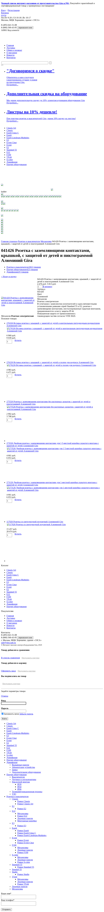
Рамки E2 (21, 808)
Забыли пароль (26, 714)
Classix (9, 130)
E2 (7, 147)
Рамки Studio (23, 874)
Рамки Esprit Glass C (26, 833)
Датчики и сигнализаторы (24, 779)
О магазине (11, 53)
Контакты (11, 57)
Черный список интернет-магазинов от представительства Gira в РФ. (35, 3)
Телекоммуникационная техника (27, 791)
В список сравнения (10, 658)
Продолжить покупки (30, 658)
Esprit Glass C (12, 133)
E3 (7, 140)
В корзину (47, 286)
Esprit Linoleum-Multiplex (17, 138)
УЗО (14, 794)
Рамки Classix (23, 801)
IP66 (19, 789)
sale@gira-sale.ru (8, 642)
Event (9, 145)
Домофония (11, 162)
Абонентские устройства (23, 767)
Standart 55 (17, 869)
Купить (18, 340)
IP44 (19, 787)
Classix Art (11, 128)
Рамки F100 (22, 852)
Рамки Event (23, 840)
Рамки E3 (21, 826)
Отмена (4, 696)
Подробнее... (12, 85)
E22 (8, 152)
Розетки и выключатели (29, 241)
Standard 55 (11, 150)
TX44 (9, 157)
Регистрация (14, 10)
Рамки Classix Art (25, 804)
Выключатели (18, 777)
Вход (3, 10)
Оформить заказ (8, 671)
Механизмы (46, 241)
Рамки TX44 (23, 884)
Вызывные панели (20, 765)
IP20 (19, 784)
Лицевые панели (25, 818)
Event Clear (11, 142)
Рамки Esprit (23, 830)
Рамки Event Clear (25, 843)
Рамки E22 (22, 816)
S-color (9, 159)
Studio (14, 872)
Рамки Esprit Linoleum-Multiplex (31, 835)
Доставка (10, 48)
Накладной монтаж (21, 782)
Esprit (9, 135)
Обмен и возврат (14, 50)
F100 (8, 155)
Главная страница (9, 241)
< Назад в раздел (8, 276)
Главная (10, 45)
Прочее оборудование (16, 164)
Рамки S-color (23, 862)
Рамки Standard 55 (25, 867)
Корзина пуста (5, 14)
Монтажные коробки (27, 821)
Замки (15, 770)
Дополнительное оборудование (26, 772)
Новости (10, 55)
